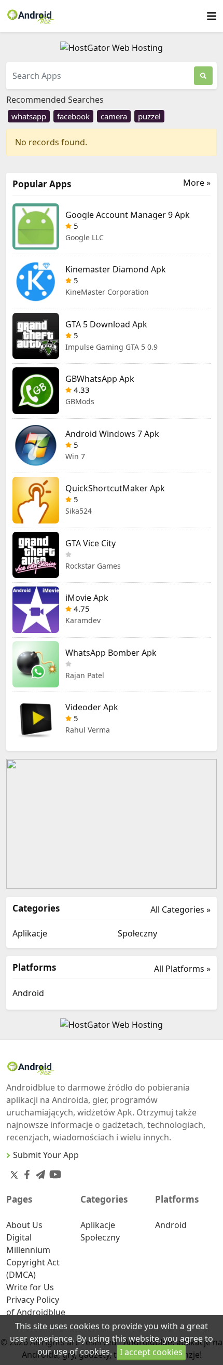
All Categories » (180, 909)
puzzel (149, 116)
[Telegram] (38, 1172)
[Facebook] (25, 1172)
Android (28, 993)
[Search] (203, 75)
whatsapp (28, 116)
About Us (24, 1225)
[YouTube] (53, 1172)
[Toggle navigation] (211, 16)
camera (114, 116)
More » (197, 183)
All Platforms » (182, 968)
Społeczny (137, 933)
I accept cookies (151, 1352)
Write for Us (30, 1287)
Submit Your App (46, 1155)
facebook (73, 116)
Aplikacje (29, 933)
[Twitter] (14, 1174)
